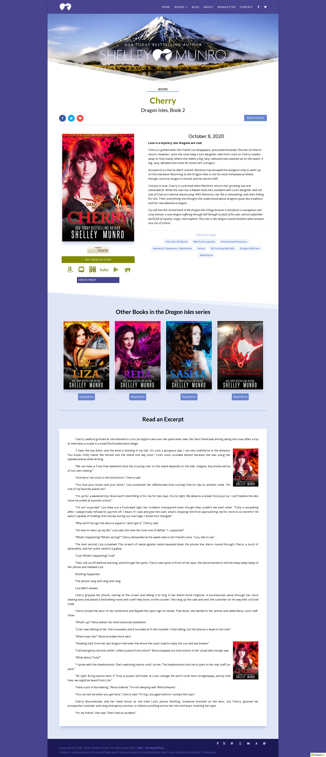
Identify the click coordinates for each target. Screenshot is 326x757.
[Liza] (86, 389)
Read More (86, 397)
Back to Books (255, 118)
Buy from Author (98, 259)
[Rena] (137, 389)
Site (140, 748)
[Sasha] (189, 389)
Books (179, 7)
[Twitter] (265, 10)
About (208, 7)
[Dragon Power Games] (240, 389)
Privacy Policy (155, 748)
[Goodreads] (240, 743)
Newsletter (227, 7)
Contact (246, 7)
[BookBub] (248, 743)
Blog (195, 7)
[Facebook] (258, 10)
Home (166, 7)
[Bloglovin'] (264, 743)
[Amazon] (256, 743)
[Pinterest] (232, 743)
